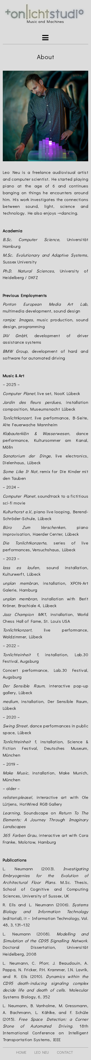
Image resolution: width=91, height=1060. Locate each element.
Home (21, 1052)
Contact (65, 1052)
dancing (69, 213)
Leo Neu (41, 1052)
